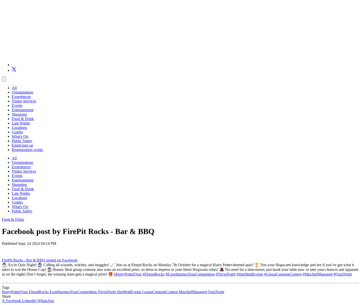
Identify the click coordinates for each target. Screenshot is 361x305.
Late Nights (21, 123)
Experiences (21, 97)
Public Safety (22, 141)
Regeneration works (27, 150)
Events (17, 105)
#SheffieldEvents (249, 274)
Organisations (22, 92)
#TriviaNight (226, 274)
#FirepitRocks (154, 274)
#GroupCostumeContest (283, 274)
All (14, 88)
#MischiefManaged (318, 274)
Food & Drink (23, 119)
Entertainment (22, 110)
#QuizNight (342, 274)
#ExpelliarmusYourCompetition (190, 274)
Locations (19, 127)
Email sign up (22, 145)
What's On (20, 136)
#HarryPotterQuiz (128, 274)
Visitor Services (24, 101)
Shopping (19, 114)
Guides (17, 132)
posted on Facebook (61, 260)
